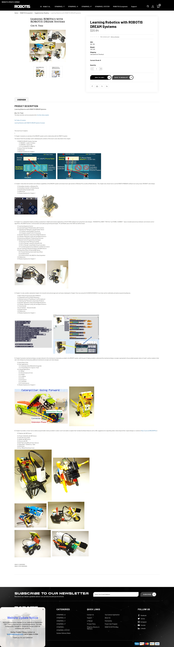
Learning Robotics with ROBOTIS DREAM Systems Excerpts (29, 123)
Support (134, 6)
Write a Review (115, 37)
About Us (107, 618)
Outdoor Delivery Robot (64, 633)
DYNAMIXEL (60, 627)
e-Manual (89, 621)
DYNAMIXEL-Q (61, 614)
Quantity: (93, 65)
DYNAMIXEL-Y (60, 6)
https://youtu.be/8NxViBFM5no (149, 430)
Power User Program (111, 624)
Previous (16, 41)
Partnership (108, 621)
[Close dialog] (43, 609)
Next (80, 41)
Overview (21, 100)
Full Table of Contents (20, 120)
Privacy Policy (91, 624)
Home (16, 13)
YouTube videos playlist (43, 115)
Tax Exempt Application (112, 614)
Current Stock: (95, 60)
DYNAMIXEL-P (86, 6)
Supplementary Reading (42, 13)
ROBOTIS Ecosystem (120, 6)
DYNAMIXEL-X (73, 6)
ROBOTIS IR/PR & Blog (111, 627)
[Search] (148, 6)
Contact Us (90, 614)
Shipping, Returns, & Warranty (93, 628)
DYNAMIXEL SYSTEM (102, 6)
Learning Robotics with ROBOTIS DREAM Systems (66, 13)
